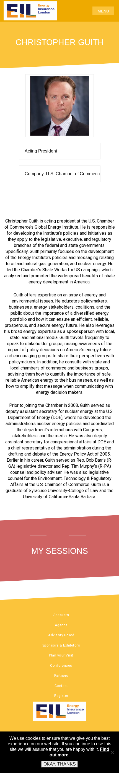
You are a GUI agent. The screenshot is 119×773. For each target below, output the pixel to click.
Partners (61, 675)
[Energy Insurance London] (59, 711)
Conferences (61, 665)
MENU (103, 11)
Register (61, 696)
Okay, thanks (59, 764)
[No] (112, 752)
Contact (61, 686)
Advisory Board (61, 635)
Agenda (61, 625)
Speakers (61, 615)
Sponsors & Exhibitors (61, 645)
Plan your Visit (61, 655)
